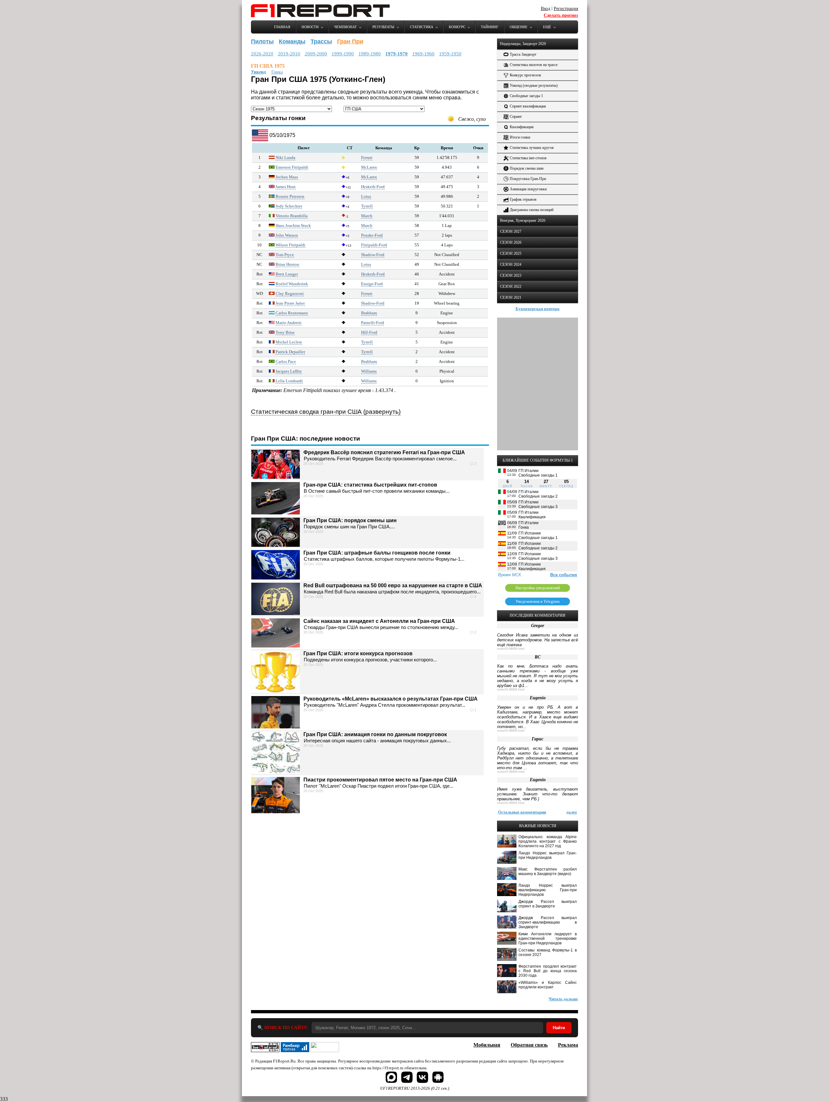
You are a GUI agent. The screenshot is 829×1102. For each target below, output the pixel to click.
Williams (369, 371)
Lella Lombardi (289, 380)
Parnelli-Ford (372, 322)
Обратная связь (529, 1045)
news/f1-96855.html (511, 802)
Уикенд (258, 72)
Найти (559, 1027)
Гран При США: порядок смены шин (350, 520)
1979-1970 (396, 53)
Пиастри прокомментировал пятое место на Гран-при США (380, 779)
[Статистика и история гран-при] (260, 139)
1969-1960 (423, 53)
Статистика (421, 27)
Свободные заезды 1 (526, 96)
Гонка (277, 72)
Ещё (547, 27)
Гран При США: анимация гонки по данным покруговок (375, 734)
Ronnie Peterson (290, 196)
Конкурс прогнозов (525, 75)
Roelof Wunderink (292, 283)
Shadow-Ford (372, 254)
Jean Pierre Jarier (290, 303)
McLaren (369, 167)
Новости (310, 27)
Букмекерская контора (538, 308)
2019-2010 (289, 53)
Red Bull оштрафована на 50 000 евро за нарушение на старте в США (392, 585)
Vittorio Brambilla (292, 215)
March (366, 215)
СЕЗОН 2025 (510, 253)
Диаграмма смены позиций (531, 210)
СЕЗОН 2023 (510, 275)
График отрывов (523, 199)
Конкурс (457, 27)
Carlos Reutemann (292, 312)
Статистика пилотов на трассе (534, 64)
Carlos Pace (286, 361)
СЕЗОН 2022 (510, 286)
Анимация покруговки (528, 189)
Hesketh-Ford (373, 186)
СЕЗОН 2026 (510, 242)
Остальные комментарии (522, 812)
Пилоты (262, 41)
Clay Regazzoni (290, 293)
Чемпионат (345, 27)
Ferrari (366, 157)
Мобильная (486, 1045)
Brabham (369, 312)
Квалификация (522, 127)
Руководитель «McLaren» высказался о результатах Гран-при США (390, 699)
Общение (519, 27)
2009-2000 (316, 53)
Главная (282, 27)
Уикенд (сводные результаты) (534, 85)
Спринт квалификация (528, 106)
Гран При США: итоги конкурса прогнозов (358, 653)
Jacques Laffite (289, 371)
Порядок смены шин (526, 168)
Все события (563, 574)
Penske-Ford (372, 235)
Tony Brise (285, 332)
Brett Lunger (287, 274)
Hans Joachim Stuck (293, 225)
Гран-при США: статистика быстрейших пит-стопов (370, 485)
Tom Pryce (285, 254)
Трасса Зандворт (523, 54)
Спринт (516, 116)
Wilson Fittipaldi (290, 244)
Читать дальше (563, 998)
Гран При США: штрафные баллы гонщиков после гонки (376, 553)
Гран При (350, 41)
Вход (545, 8)
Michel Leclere (289, 342)
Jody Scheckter (289, 206)
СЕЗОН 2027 (510, 231)
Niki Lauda (285, 157)
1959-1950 (450, 53)
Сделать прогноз (561, 15)
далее (571, 812)
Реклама (568, 1045)
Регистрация (566, 8)
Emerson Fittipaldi (292, 167)
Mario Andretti (288, 322)
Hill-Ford (369, 332)
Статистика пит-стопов (528, 158)
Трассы (321, 41)
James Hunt (286, 186)
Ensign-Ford (372, 283)
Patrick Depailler (290, 351)
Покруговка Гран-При (528, 178)
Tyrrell (367, 206)
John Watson (287, 235)
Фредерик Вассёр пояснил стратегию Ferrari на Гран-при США (384, 452)
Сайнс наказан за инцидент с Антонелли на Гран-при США (379, 621)
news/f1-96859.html (511, 648)
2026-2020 (262, 53)
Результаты (383, 27)
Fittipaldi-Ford (374, 244)
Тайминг (489, 27)
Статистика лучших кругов (532, 147)
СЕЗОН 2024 (510, 264)
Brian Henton (287, 264)
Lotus (366, 196)
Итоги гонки (520, 137)
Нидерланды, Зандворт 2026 (523, 43)
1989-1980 (369, 53)
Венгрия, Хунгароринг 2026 (522, 220)
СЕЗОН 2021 (510, 297)
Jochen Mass (287, 176)
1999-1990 (343, 53)
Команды (292, 41)
